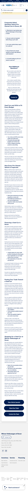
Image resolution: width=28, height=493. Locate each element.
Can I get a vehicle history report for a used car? (13, 45)
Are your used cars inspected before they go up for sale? (13, 38)
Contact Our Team (14, 414)
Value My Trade (21, 460)
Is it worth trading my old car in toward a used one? (13, 59)
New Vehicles (4, 460)
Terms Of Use (11, 479)
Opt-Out (25, 479)
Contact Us (14, 97)
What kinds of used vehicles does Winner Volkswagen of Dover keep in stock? (14, 32)
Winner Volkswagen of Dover (3, 479)
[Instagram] (6, 450)
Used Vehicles (4, 462)
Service (12, 458)
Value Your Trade (14, 408)
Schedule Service (13, 460)
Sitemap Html (18, 479)
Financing (21, 458)
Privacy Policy (8, 479)
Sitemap (14, 478)
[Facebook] (2, 450)
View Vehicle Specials (14, 402)
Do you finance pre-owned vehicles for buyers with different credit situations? (13, 52)
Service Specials (13, 462)
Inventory (4, 458)
